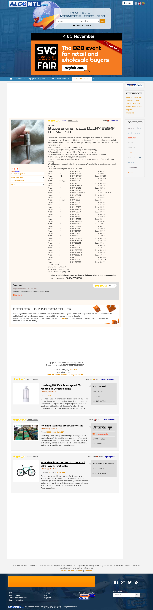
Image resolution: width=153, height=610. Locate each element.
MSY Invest (99, 386)
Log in (46, 595)
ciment (131, 128)
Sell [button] (95, 78)
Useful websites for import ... (134, 108)
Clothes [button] (19, 78)
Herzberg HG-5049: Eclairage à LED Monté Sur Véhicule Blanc (61, 387)
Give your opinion (18, 174)
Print (13, 184)
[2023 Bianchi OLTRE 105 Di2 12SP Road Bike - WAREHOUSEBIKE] (26, 471)
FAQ (64, 318)
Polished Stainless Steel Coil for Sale (62, 425)
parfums (132, 137)
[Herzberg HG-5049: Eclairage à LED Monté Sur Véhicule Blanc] (26, 393)
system (131, 162)
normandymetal (102, 434)
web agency (44, 607)
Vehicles (114, 120)
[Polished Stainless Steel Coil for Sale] (26, 432)
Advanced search (83, 25)
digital (139, 128)
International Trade (134, 97)
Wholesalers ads (67, 571)
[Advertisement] (65, 101)
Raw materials (109, 420)
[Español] (143, 3)
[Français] (135, 3)
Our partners (14, 595)
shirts (130, 152)
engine (73, 374)
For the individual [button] (60, 78)
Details (64, 121)
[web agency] (55, 607)
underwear (132, 167)
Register (47, 597)
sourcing (131, 157)
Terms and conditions (18, 597)
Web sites (130, 113)
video (130, 172)
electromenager (134, 133)
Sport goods (110, 456)
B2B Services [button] (81, 78)
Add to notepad (17, 181)
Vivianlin (18, 285)
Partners (79, 571)
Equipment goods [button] (37, 78)
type (49, 374)
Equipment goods (108, 379)
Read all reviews (17, 177)
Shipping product (133, 100)
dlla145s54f (65, 374)
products (131, 147)
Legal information (16, 600)
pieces (130, 143)
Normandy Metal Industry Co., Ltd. (102, 427)
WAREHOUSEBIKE (104, 463)
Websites (88, 571)
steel (140, 157)
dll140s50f (56, 374)
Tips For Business (133, 103)
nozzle (80, 374)
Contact (47, 593)
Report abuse (73, 120)
